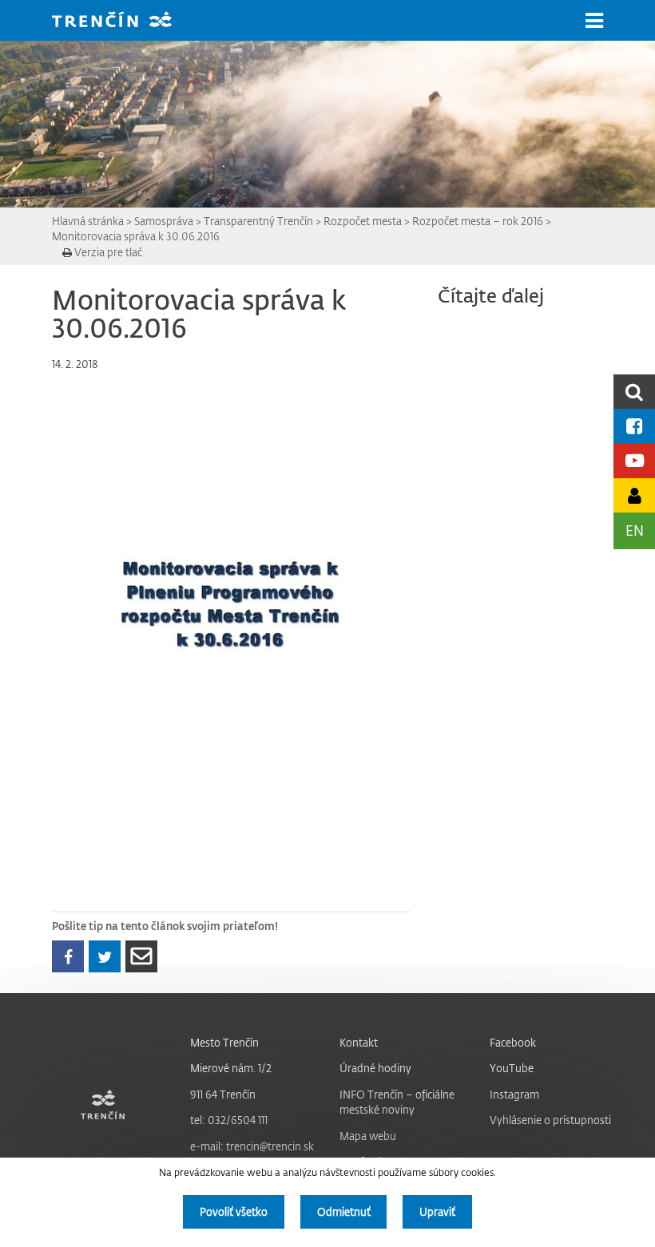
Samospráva (163, 221)
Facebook (513, 1042)
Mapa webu (367, 1135)
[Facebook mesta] (634, 426)
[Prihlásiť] (634, 495)
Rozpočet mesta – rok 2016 (477, 221)
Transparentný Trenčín (258, 221)
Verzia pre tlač (107, 252)
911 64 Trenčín (223, 1094)
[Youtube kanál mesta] (634, 460)
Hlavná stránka (88, 221)
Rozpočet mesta (363, 221)
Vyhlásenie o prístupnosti (550, 1119)
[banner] (124, 21)
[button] (594, 20)
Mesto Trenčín (224, 1042)
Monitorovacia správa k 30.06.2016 (136, 236)
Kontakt (358, 1042)
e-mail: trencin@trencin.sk (252, 1146)
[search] (634, 391)
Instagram (514, 1094)
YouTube (512, 1068)
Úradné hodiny (375, 1068)
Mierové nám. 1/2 (231, 1068)
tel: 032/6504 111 (229, 1119)
